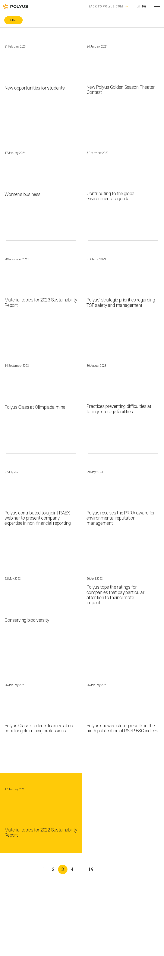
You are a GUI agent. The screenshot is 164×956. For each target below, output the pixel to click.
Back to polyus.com (105, 6)
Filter (13, 20)
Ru (144, 6)
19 (91, 869)
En (138, 6)
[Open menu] (156, 6)
